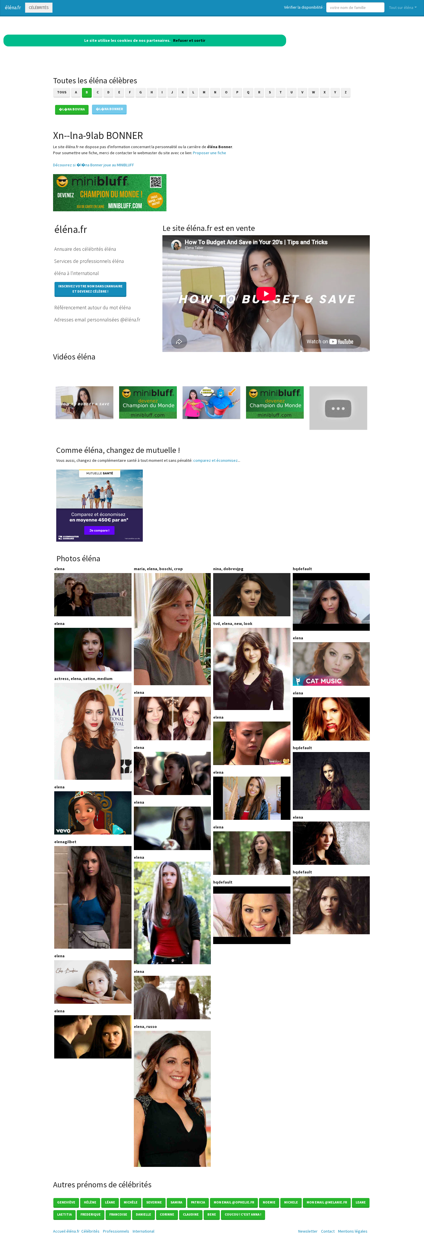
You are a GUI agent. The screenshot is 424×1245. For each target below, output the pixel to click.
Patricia (198, 1202)
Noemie (269, 1202)
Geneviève (66, 1202)
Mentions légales (352, 1231)
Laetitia (64, 1214)
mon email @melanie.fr (327, 1202)
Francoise (118, 1214)
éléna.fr (13, 7)
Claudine (191, 1214)
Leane (361, 1202)
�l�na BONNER (109, 109)
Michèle (131, 1202)
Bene (211, 1214)
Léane (110, 1202)
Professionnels (116, 1231)
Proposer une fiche (209, 152)
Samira (176, 1202)
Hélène (90, 1202)
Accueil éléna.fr (66, 1231)
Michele (291, 1202)
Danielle (143, 1214)
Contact (328, 1231)
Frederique (90, 1214)
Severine (154, 1202)
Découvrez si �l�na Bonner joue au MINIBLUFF (93, 164)
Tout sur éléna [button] (401, 7)
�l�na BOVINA (72, 109)
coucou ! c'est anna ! (243, 1214)
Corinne (167, 1214)
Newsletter (308, 1231)
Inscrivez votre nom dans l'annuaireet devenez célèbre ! (90, 288)
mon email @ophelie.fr (234, 1202)
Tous (61, 92)
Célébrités (39, 7)
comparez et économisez (215, 460)
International (143, 1231)
